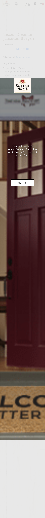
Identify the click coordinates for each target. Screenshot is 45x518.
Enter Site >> (22, 183)
